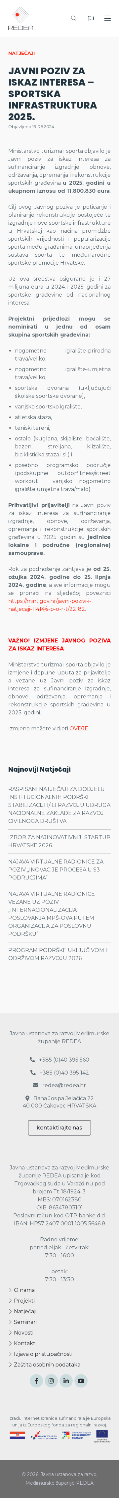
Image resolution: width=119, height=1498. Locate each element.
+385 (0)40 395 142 (63, 1073)
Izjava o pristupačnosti (42, 1354)
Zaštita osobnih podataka (46, 1365)
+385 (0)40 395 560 (63, 1060)
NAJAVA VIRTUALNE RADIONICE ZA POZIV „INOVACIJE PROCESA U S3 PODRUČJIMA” (55, 870)
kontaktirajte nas (59, 1127)
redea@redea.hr (63, 1085)
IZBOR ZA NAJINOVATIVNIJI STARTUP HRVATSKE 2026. (59, 841)
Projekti (24, 1301)
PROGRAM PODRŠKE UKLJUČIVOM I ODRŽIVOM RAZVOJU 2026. (57, 954)
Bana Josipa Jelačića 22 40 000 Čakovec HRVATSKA (59, 1102)
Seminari (25, 1322)
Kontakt (24, 1343)
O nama (24, 1290)
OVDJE (78, 728)
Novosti (23, 1333)
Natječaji (24, 1311)
